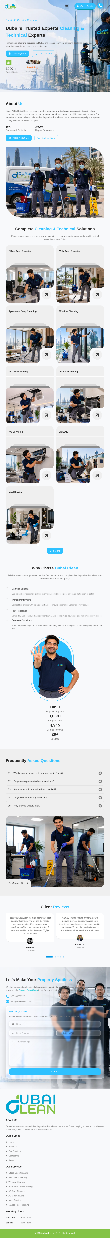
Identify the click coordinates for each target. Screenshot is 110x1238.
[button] (67, 6)
